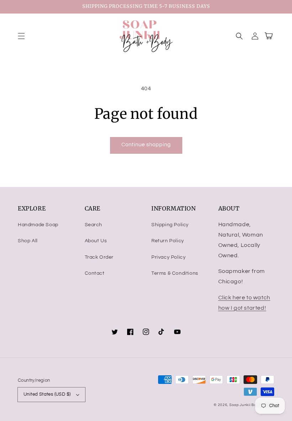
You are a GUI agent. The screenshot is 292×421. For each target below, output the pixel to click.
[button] (21, 36)
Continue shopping (146, 144)
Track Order (99, 257)
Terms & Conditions (174, 273)
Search (94, 224)
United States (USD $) (47, 394)
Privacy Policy (168, 257)
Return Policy (167, 240)
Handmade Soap (38, 224)
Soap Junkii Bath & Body (251, 405)
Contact (95, 273)
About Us (96, 240)
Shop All (28, 240)
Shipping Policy (170, 224)
